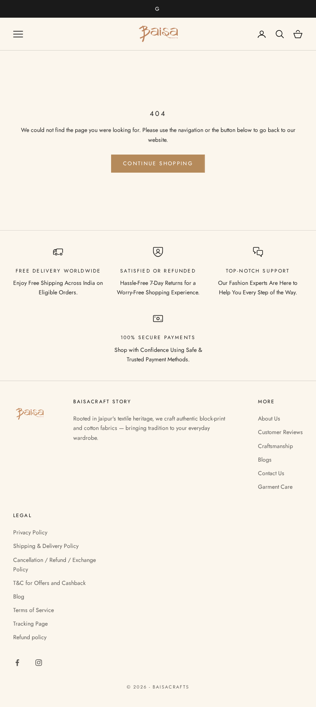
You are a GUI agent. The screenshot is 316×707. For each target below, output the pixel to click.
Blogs (265, 459)
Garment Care (275, 487)
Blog (18, 596)
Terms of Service (33, 610)
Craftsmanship (275, 446)
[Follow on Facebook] (17, 662)
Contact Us (271, 473)
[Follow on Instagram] (39, 662)
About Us (269, 418)
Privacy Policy (30, 532)
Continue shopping (158, 163)
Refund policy (29, 637)
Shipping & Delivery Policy (46, 546)
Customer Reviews (280, 432)
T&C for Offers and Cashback (49, 583)
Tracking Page (30, 623)
